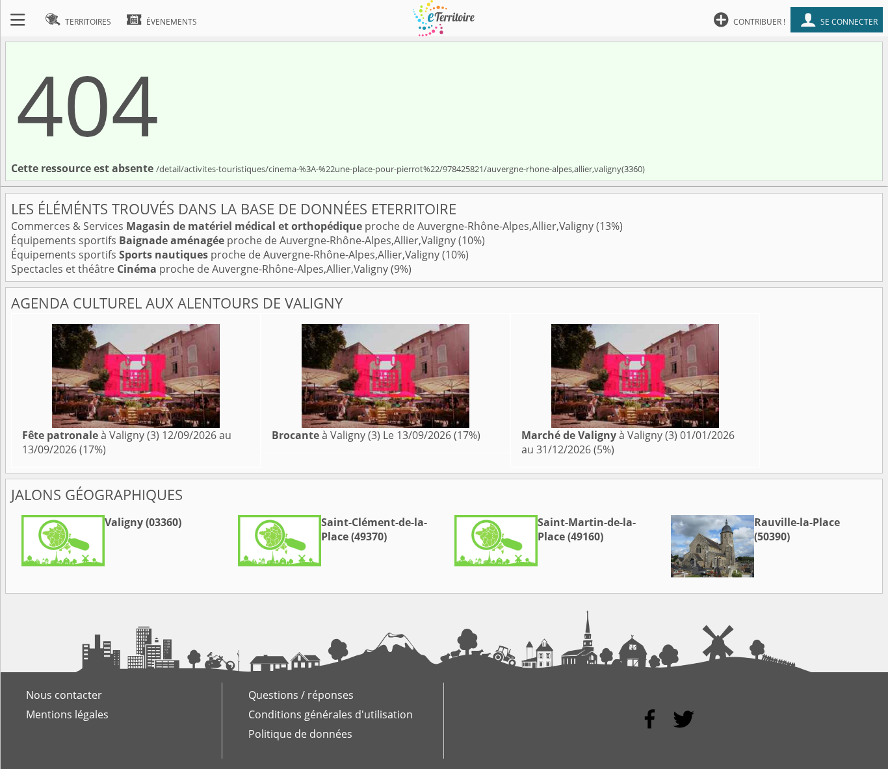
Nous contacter (64, 695)
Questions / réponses (301, 695)
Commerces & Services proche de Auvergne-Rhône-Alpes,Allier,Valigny (303, 226)
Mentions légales (67, 714)
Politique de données (300, 734)
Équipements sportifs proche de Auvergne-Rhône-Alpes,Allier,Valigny (234, 240)
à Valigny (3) (90, 435)
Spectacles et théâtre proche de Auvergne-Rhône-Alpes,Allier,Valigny (201, 269)
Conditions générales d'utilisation (330, 714)
